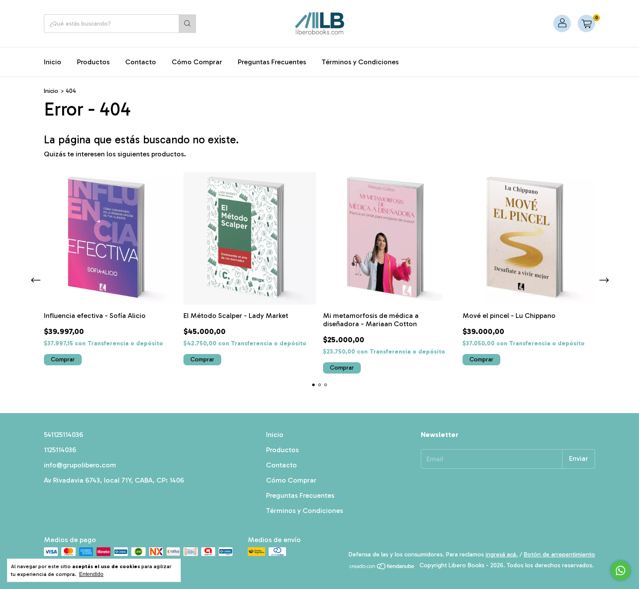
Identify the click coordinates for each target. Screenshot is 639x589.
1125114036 (60, 450)
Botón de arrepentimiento (559, 554)
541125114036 (63, 434)
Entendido (91, 574)
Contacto (140, 62)
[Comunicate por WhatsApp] (620, 570)
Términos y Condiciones (360, 62)
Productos (93, 62)
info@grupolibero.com (80, 465)
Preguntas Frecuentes (272, 62)
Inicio (52, 62)
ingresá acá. (502, 554)
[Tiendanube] (382, 568)
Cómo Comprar (197, 62)
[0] (586, 23)
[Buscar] (187, 23)
